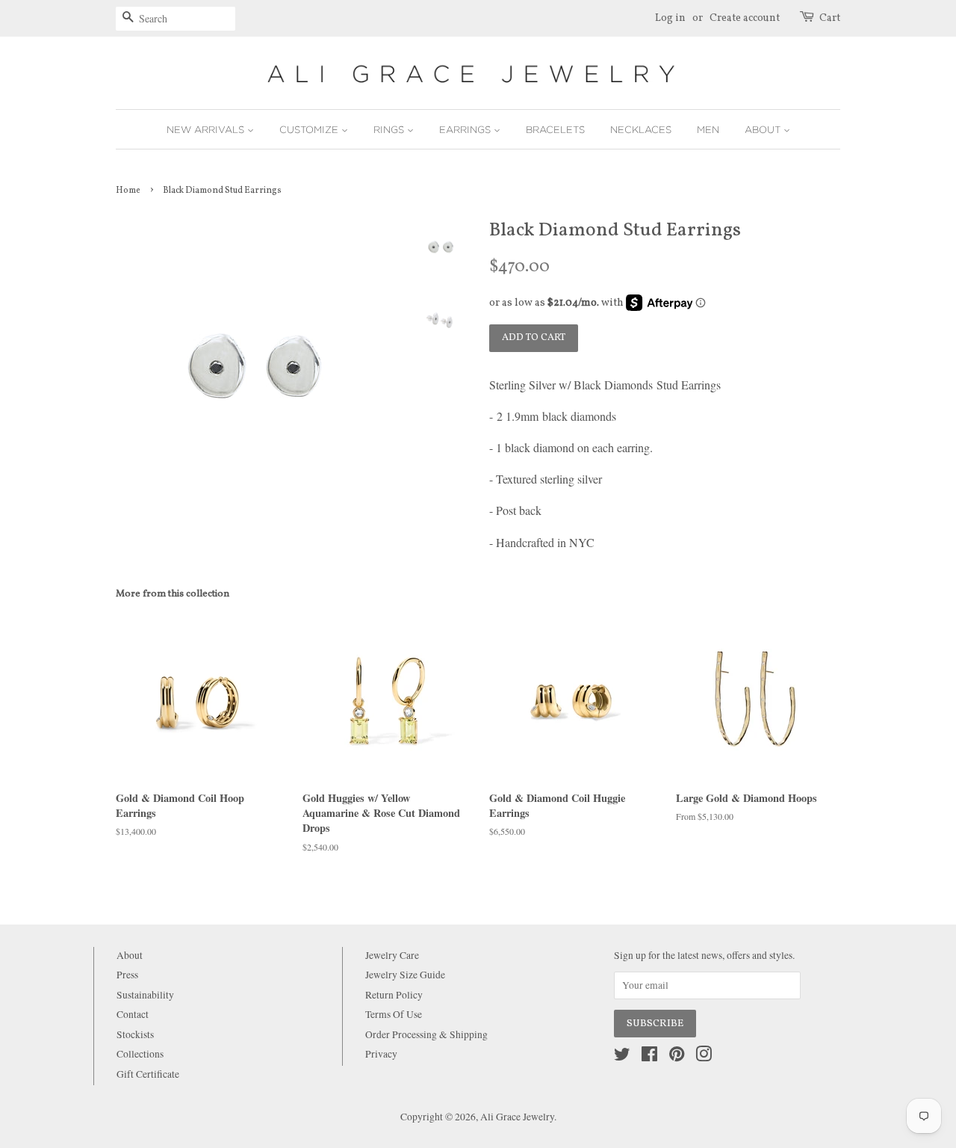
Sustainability (145, 995)
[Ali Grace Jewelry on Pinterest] (676, 1057)
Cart (829, 18)
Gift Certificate (148, 1074)
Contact (133, 1014)
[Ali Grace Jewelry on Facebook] (649, 1057)
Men (708, 129)
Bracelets (555, 129)
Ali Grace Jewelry (517, 1116)
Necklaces (640, 129)
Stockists (135, 1034)
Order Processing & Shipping (426, 1034)
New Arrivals (207, 129)
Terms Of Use (393, 1014)
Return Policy (394, 995)
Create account (745, 18)
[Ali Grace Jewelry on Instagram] (703, 1057)
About (764, 129)
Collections (140, 1054)
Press (127, 974)
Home (128, 191)
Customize (310, 129)
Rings (390, 129)
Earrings (466, 129)
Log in (670, 18)
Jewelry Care (392, 955)
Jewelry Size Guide (405, 974)
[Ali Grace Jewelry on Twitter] (622, 1057)
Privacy (381, 1054)
